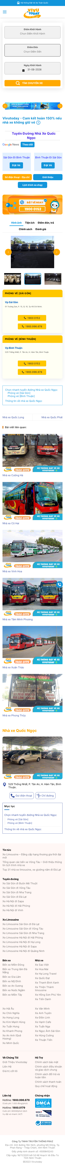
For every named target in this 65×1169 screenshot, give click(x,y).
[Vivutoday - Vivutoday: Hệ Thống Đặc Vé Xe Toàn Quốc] (32, 13)
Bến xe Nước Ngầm (13, 990)
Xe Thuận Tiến (43, 1039)
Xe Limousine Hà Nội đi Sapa (19, 946)
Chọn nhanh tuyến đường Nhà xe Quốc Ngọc (30, 814)
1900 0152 (33, 318)
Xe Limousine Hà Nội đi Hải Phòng (22, 937)
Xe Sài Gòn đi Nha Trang (16, 892)
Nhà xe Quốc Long (13, 417)
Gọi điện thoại (24, 795)
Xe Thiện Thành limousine (44, 988)
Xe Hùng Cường (44, 1035)
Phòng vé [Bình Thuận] (20, 823)
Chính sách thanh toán (48, 1081)
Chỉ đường (48, 795)
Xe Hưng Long (10, 1017)
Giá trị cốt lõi (10, 1071)
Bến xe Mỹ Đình (11, 981)
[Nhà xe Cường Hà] (32, 453)
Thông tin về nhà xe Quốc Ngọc (22, 829)
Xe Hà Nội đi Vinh (12, 910)
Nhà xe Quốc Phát (52, 417)
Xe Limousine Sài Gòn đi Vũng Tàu (22, 928)
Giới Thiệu (14, 1062)
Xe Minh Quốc (10, 1043)
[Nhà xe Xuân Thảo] (32, 645)
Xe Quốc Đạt (42, 978)
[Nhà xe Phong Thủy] (32, 693)
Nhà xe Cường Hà (12, 475)
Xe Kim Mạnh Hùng (13, 1022)
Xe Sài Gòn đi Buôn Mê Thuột (19, 883)
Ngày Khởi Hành (32, 65)
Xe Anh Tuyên (43, 1013)
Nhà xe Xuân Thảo (13, 667)
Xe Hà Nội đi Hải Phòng (16, 905)
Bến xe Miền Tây (12, 994)
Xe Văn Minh (42, 1008)
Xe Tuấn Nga (42, 1026)
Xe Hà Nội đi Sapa (13, 901)
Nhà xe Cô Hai (10, 523)
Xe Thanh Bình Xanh (47, 982)
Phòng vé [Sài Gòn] (18, 819)
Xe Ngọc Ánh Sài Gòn (47, 1031)
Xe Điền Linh (42, 1017)
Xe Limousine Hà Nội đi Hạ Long (21, 942)
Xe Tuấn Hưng (10, 1026)
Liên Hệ (7, 1066)
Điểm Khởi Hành (32, 29)
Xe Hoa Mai (41, 969)
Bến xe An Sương (12, 985)
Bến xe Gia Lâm (11, 976)
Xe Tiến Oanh (43, 999)
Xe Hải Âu (8, 1008)
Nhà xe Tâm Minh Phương (17, 619)
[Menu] (4, 12)
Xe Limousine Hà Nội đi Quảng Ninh (23, 951)
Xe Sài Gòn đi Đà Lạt (14, 896)
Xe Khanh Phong (12, 1031)
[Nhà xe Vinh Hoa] (32, 549)
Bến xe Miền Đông (13, 964)
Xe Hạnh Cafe (43, 1022)
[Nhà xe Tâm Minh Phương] (32, 597)
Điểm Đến (32, 47)
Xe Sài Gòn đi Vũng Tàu (16, 887)
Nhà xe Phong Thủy (14, 715)
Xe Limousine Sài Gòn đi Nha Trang (23, 933)
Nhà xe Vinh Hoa (12, 571)
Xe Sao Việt (42, 964)
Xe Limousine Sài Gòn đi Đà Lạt (20, 924)
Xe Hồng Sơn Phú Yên (48, 994)
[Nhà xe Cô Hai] (32, 501)
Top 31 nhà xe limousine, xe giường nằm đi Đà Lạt (31, 869)
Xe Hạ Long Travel (45, 973)
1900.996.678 (33, 326)
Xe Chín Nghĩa (10, 1013)
